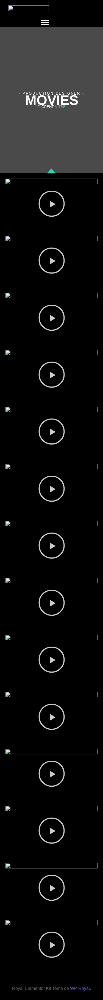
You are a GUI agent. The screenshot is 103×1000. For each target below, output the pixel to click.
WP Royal (80, 988)
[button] (51, 204)
